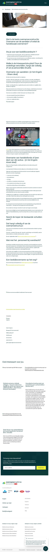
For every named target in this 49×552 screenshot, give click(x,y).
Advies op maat (6, 503)
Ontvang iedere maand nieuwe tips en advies (15, 309)
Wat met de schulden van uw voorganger (26, 236)
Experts (27, 501)
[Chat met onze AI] (45, 548)
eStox (7, 149)
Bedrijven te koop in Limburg (7, 529)
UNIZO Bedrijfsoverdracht (27, 262)
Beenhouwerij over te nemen (30, 529)
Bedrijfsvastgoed (7, 511)
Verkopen (5, 507)
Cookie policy (39, 549)
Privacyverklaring (22, 549)
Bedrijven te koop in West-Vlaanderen (9, 533)
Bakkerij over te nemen (29, 526)
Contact (27, 507)
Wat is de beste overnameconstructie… (20, 9)
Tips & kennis (7, 9)
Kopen (4, 499)
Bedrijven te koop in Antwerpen (8, 526)
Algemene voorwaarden (30, 549)
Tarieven (27, 504)
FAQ (26, 511)
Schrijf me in (41, 467)
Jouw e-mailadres (8, 467)
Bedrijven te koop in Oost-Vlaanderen (9, 535)
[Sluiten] (46, 538)
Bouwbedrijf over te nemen (30, 531)
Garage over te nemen (29, 535)
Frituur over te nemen (29, 533)
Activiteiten (27, 498)
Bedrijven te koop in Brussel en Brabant (9, 531)
